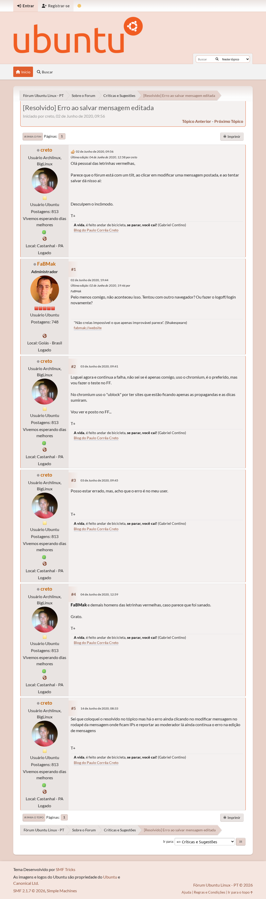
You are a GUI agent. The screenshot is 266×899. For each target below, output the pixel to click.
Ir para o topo (34, 817)
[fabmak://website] (45, 335)
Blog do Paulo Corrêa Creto (96, 230)
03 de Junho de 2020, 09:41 (99, 366)
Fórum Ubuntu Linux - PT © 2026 (223, 884)
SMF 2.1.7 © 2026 (29, 890)
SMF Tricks (65, 869)
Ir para (168, 841)
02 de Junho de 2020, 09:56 (95, 151)
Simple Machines (62, 890)
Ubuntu (110, 876)
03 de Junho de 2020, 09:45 (99, 480)
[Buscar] (217, 59)
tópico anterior (196, 121)
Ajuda (186, 892)
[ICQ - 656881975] (44, 231)
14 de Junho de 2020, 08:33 (99, 708)
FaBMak (46, 264)
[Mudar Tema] (79, 6)
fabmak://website (88, 327)
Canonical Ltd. (26, 883)
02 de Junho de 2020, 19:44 (89, 280)
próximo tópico (228, 121)
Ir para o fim (32, 136)
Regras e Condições (209, 892)
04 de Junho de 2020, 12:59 (99, 594)
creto (46, 150)
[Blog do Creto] (45, 238)
